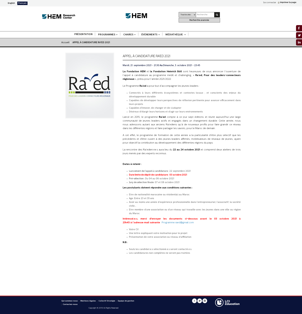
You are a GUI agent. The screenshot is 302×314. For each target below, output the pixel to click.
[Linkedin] (204, 300)
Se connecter (269, 3)
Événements (149, 35)
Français (22, 3)
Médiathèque (174, 35)
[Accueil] (58, 16)
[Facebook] (194, 300)
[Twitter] (199, 300)
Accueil (65, 42)
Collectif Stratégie (106, 301)
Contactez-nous (70, 304)
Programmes (106, 35)
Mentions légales (88, 301)
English (11, 3)
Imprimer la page (288, 2)
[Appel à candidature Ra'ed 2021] (89, 85)
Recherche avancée (199, 20)
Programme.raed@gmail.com (178, 223)
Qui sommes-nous (69, 301)
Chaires (128, 35)
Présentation (83, 34)
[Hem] (138, 15)
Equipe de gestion (126, 301)
